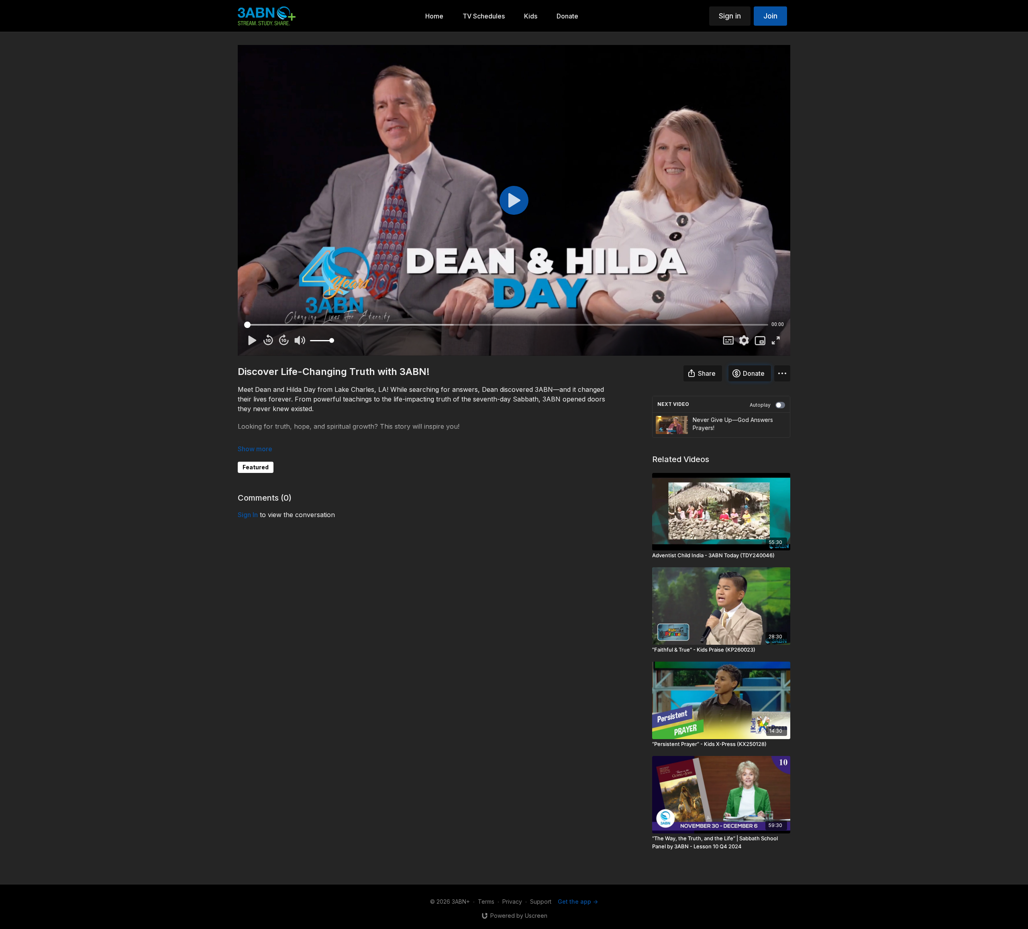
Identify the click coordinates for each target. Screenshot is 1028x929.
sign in (248, 515)
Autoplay (760, 405)
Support (540, 901)
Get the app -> (578, 901)
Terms (486, 901)
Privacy (512, 901)
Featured (256, 467)
